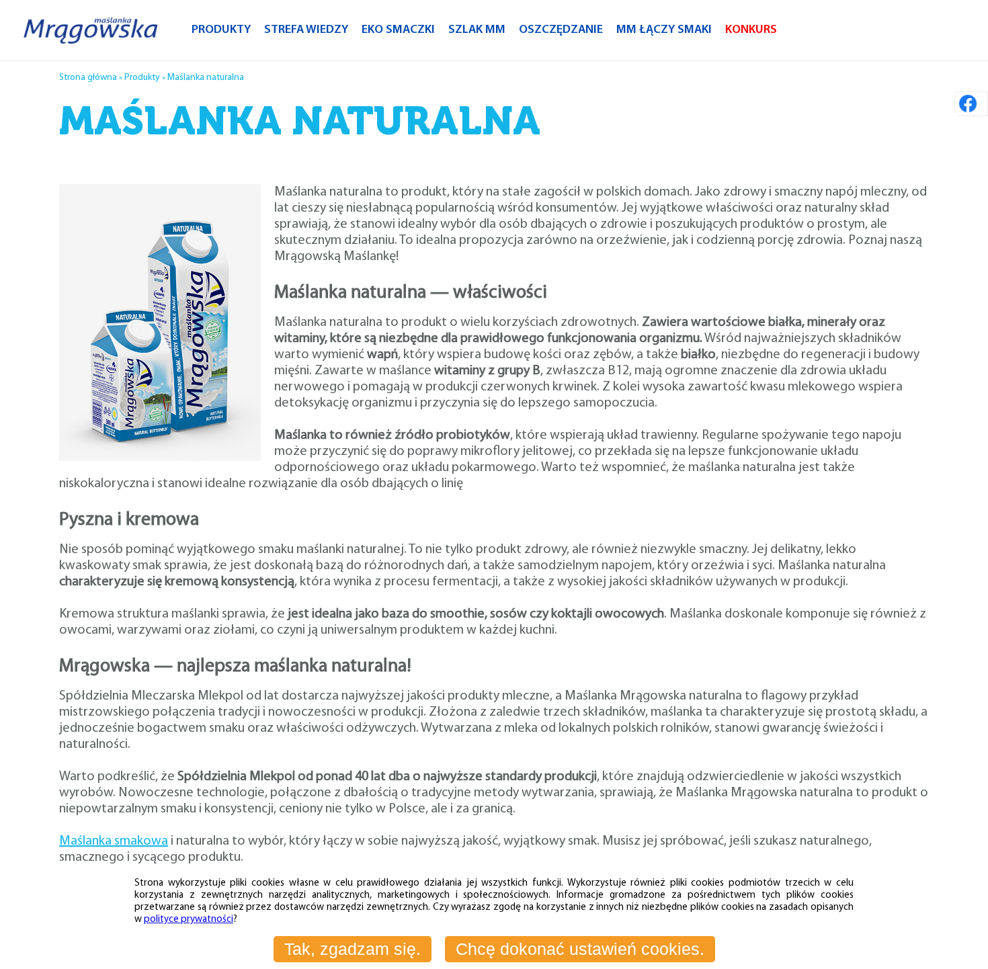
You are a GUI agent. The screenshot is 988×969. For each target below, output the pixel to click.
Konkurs (751, 30)
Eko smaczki (398, 30)
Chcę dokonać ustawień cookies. (580, 948)
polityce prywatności (188, 920)
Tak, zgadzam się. (352, 948)
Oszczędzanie (561, 30)
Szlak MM (476, 30)
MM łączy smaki (664, 30)
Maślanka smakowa (113, 841)
